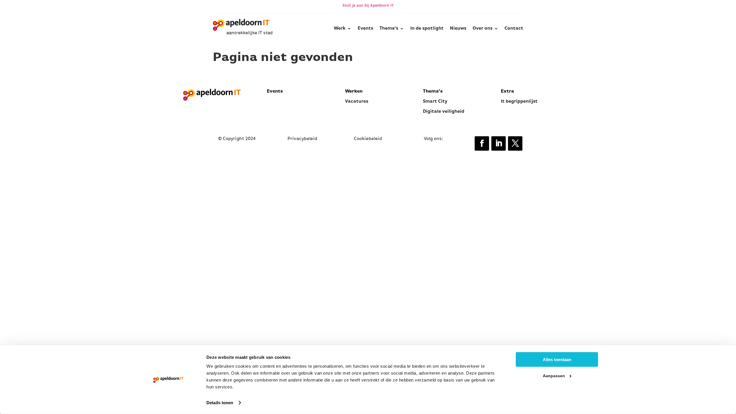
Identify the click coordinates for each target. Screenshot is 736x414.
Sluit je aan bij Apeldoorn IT (368, 5)
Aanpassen (554, 375)
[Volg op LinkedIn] (498, 143)
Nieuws (458, 28)
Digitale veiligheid (443, 111)
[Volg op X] (515, 143)
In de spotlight (427, 28)
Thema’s (388, 28)
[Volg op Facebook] (482, 143)
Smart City (435, 101)
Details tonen (219, 402)
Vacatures (356, 101)
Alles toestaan (557, 359)
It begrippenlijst (520, 101)
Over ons (482, 28)
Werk (340, 28)
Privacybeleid (302, 139)
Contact (514, 28)
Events (365, 28)
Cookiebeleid (368, 139)
